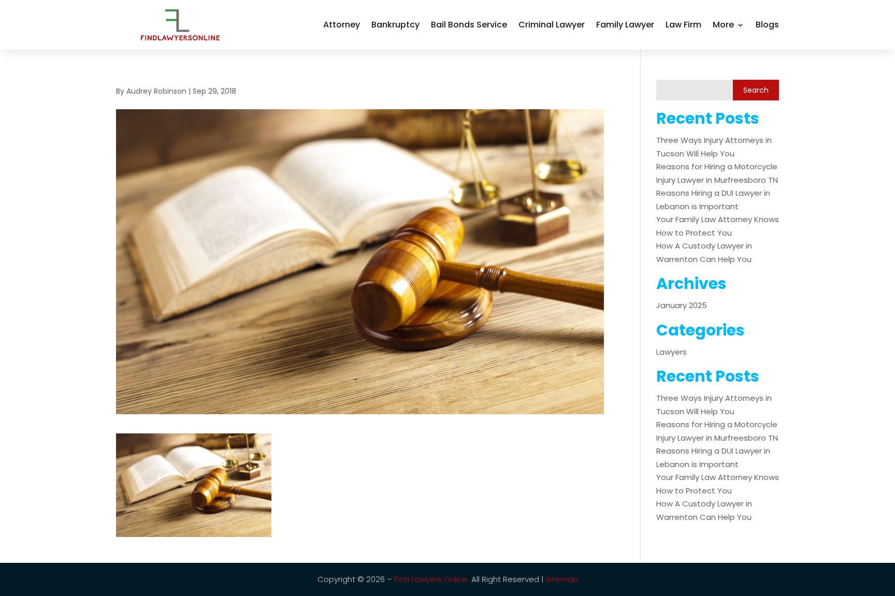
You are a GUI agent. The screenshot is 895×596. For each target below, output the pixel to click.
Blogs (767, 25)
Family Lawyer (625, 25)
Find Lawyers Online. (431, 579)
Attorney (341, 25)
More (723, 25)
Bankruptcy (395, 25)
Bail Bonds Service (469, 25)
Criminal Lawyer (551, 25)
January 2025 (681, 305)
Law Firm (683, 25)
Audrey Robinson (156, 91)
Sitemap (561, 579)
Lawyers (671, 351)
